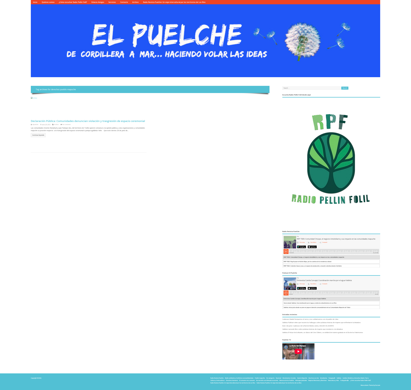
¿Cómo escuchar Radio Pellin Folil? (73, 2)
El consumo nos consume (247, 380)
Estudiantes (323, 378)
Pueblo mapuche (260, 378)
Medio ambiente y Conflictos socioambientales (239, 378)
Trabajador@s (344, 380)
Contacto (124, 2)
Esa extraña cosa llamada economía (267, 380)
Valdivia (339, 378)
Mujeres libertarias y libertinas (317, 380)
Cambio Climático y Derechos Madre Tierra (356, 378)
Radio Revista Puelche (217, 378)
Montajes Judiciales (301, 380)
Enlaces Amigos (97, 2)
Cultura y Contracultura (217, 380)
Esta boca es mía (314, 378)
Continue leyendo (38, 135)
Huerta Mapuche (302, 378)
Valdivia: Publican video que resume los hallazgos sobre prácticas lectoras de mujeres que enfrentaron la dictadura (321, 322)
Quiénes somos (48, 2)
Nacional (278, 378)
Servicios (112, 2)
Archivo (135, 2)
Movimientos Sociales (289, 378)
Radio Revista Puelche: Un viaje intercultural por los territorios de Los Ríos (174, 2)
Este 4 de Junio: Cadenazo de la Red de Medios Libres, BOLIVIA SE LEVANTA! (308, 326)
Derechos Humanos (232, 380)
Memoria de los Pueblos (286, 380)
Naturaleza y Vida (333, 380)
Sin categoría (270, 378)
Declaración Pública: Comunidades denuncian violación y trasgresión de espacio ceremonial (88, 121)
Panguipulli (332, 378)
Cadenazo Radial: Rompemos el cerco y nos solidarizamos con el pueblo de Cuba (310, 319)
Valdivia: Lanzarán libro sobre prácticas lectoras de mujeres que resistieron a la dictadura (312, 329)
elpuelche (35, 124)
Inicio (35, 2)
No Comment (66, 124)
